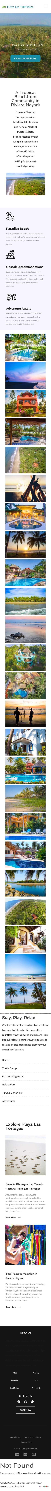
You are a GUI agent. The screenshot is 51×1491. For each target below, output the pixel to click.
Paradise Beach (17, 228)
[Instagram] (25, 1401)
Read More (11, 1217)
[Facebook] (18, 1401)
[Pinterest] (32, 1401)
